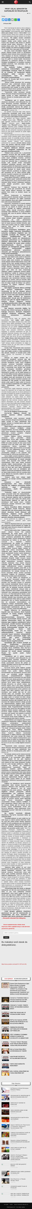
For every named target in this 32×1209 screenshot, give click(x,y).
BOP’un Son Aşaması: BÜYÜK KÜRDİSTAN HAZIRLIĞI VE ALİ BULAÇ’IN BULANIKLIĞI (19, 1021)
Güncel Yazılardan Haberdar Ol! (21, 1204)
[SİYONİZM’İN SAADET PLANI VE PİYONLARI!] (5, 1188)
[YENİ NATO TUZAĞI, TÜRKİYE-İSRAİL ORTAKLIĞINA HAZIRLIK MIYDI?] (5, 1007)
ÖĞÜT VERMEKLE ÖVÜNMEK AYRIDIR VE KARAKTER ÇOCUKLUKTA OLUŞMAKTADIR (19, 1036)
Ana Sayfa (6, 1204)
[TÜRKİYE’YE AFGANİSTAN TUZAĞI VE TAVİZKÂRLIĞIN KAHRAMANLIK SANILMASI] (5, 1134)
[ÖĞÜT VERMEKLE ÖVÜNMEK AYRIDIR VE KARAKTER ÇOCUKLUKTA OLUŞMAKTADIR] (5, 1036)
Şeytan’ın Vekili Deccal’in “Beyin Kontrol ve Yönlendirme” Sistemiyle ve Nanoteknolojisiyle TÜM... (20, 1126)
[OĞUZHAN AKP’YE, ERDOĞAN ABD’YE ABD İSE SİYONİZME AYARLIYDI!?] (5, 1097)
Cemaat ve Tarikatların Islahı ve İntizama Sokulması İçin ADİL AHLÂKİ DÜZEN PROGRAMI (19, 999)
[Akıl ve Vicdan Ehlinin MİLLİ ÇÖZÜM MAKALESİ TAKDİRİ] (5, 1051)
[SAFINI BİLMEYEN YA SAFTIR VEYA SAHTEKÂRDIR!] (5, 1119)
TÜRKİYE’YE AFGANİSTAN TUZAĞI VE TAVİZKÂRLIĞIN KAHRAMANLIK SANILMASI (20, 1134)
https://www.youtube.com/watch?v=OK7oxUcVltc (14, 964)
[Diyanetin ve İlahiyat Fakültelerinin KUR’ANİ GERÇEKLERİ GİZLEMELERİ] (5, 1142)
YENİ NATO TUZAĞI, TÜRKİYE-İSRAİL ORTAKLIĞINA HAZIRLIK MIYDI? (19, 1006)
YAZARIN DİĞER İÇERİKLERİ (20, 978)
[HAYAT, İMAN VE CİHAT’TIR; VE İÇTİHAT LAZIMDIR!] (5, 1149)
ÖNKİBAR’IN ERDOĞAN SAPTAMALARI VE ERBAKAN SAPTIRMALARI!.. (18, 1028)
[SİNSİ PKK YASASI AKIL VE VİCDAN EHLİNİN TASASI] (5, 1014)
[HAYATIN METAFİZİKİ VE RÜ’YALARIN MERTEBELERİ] (5, 1058)
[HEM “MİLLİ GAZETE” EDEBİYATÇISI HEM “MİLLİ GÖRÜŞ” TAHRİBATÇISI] (5, 1195)
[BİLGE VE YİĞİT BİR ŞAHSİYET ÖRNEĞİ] (5, 1166)
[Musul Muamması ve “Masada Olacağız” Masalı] (5, 1181)
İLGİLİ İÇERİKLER (9, 978)
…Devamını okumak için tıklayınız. (14, 918)
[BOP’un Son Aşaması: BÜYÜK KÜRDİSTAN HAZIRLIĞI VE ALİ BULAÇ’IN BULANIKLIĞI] (5, 1021)
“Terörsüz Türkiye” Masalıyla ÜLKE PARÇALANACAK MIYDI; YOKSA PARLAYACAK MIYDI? (18, 1043)
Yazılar (11, 1204)
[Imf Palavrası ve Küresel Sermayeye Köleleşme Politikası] (5, 1090)
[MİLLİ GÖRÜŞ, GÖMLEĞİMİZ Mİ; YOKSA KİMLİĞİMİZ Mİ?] (5, 1073)
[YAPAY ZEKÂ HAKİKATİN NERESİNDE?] (5, 1065)
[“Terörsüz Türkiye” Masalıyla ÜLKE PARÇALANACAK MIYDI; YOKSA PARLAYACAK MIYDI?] (5, 1043)
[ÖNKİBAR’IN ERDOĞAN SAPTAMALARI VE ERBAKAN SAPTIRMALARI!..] (5, 1029)
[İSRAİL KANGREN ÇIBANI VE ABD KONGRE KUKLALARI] (5, 1112)
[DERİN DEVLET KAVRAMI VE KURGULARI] (5, 1104)
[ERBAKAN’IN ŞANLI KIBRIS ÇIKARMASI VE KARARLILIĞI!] (5, 1173)
